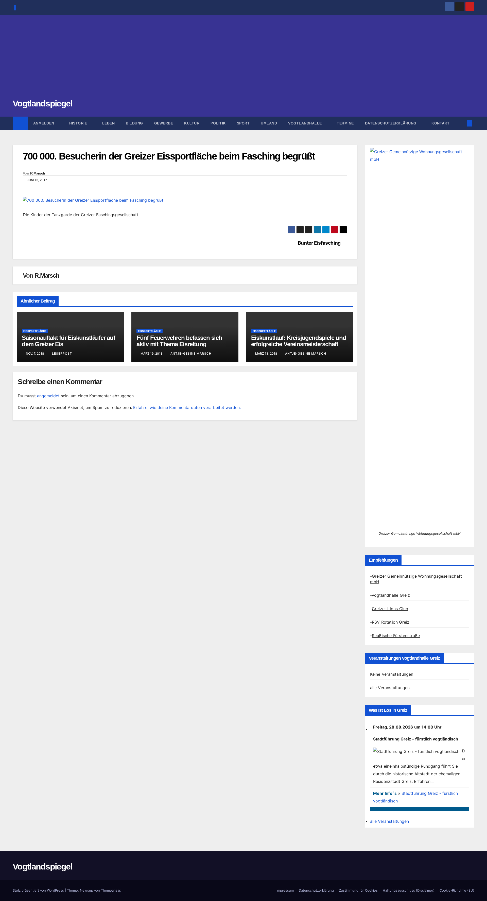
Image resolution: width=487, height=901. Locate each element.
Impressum (285, 890)
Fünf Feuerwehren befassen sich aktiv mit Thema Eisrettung (179, 340)
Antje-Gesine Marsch (191, 353)
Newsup (86, 890)
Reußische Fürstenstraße (396, 635)
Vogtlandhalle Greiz (391, 595)
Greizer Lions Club (390, 608)
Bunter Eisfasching (319, 243)
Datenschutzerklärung (391, 123)
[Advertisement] (243, 59)
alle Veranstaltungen (390, 687)
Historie (78, 123)
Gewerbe (163, 123)
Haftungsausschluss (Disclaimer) (408, 890)
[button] (461, 123)
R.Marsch (37, 173)
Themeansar (110, 890)
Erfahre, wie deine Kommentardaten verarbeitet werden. (187, 407)
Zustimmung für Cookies (358, 890)
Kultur (191, 123)
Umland (269, 123)
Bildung (134, 123)
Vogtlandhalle (305, 123)
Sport (243, 123)
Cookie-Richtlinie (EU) (457, 890)
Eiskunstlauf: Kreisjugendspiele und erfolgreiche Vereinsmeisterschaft (298, 340)
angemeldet (48, 395)
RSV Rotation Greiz (391, 622)
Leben (108, 123)
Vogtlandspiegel (42, 103)
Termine (345, 123)
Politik (218, 123)
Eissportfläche (34, 331)
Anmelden (44, 123)
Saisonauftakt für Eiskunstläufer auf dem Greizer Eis (68, 340)
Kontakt (440, 123)
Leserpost (62, 353)
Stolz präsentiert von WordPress (39, 890)
